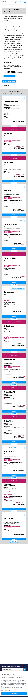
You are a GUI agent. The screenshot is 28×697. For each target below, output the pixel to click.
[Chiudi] (26, 672)
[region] (14, 683)
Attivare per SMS (9, 76)
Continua (14, 693)
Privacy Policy (7, 690)
